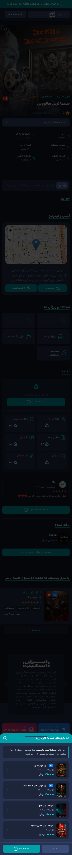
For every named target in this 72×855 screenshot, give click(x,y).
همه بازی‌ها (24, 849)
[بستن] (5, 738)
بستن (55, 849)
